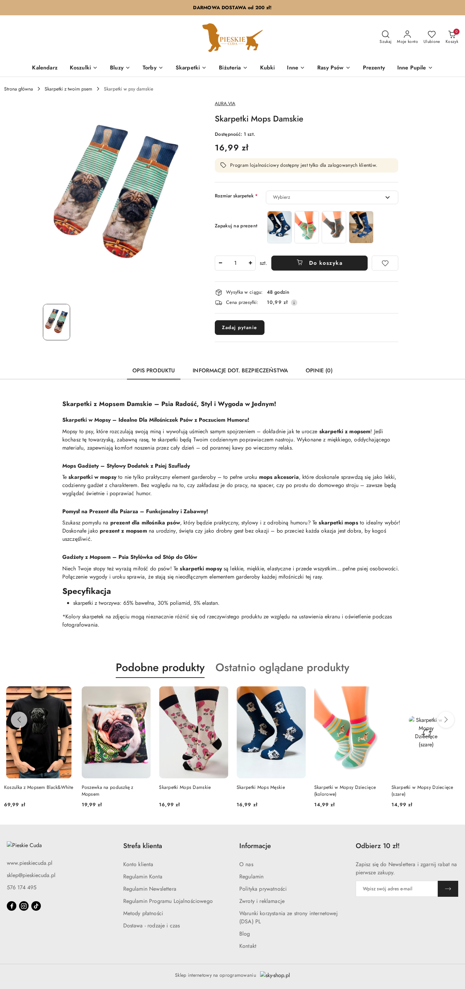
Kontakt (247, 946)
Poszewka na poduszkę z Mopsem (107, 790)
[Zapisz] (448, 889)
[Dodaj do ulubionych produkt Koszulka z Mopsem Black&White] (66, 694)
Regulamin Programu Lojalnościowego (168, 901)
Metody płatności (143, 913)
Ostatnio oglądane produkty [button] (282, 667)
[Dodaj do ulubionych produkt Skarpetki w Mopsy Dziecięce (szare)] (453, 694)
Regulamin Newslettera (149, 889)
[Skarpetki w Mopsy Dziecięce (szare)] (334, 227)
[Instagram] (24, 906)
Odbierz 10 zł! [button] (378, 846)
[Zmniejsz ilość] (220, 263)
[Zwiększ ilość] (250, 263)
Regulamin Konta (142, 876)
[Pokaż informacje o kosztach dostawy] (294, 302)
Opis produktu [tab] (153, 370)
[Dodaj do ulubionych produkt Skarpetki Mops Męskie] (298, 694)
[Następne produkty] (446, 719)
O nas (246, 864)
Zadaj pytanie (239, 327)
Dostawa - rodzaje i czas (151, 925)
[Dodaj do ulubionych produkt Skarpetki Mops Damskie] (220, 694)
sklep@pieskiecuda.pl (31, 875)
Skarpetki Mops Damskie (185, 787)
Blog (244, 934)
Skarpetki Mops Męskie (261, 787)
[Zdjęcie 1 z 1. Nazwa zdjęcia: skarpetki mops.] (56, 322)
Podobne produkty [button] (160, 667)
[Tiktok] (36, 906)
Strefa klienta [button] (142, 846)
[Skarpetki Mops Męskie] (279, 227)
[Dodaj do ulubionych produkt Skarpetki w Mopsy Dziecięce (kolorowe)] (375, 694)
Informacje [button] (255, 846)
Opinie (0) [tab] (319, 370)
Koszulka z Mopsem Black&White (38, 787)
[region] (320, 227)
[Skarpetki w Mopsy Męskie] (361, 227)
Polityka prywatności (263, 889)
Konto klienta (138, 864)
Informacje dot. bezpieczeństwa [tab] (240, 370)
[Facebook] (11, 906)
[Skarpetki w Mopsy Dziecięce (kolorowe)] (307, 227)
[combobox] (332, 197)
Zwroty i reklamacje (262, 901)
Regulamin (251, 876)
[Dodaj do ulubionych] (385, 263)
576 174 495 (21, 887)
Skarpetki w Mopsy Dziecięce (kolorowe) (345, 790)
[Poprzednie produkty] (19, 719)
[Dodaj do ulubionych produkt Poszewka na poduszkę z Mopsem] (143, 694)
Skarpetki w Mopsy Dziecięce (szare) (422, 790)
